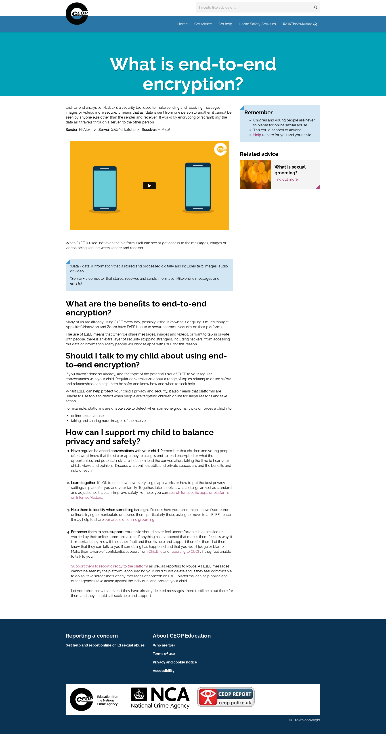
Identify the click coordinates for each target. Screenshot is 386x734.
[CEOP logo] (77, 13)
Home (182, 24)
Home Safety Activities (257, 24)
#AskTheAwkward (298, 24)
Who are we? (164, 645)
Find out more (286, 179)
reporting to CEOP (185, 551)
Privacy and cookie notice (175, 662)
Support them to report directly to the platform (109, 566)
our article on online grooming (129, 519)
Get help (225, 24)
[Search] (315, 7)
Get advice (203, 24)
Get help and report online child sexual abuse (105, 645)
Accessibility (163, 671)
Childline (155, 551)
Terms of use (164, 654)
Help (257, 135)
